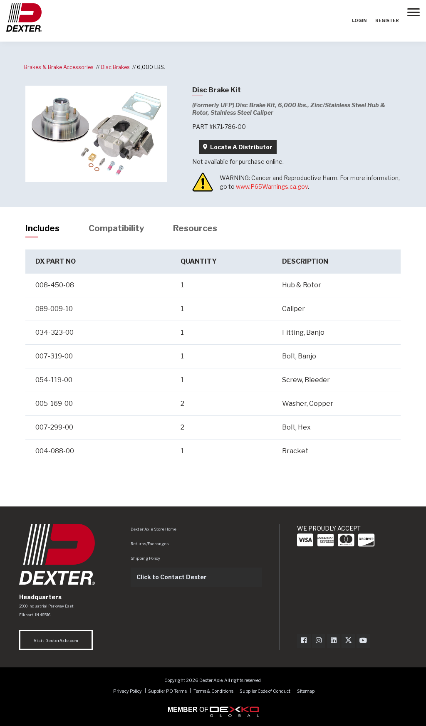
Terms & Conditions (213, 691)
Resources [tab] (195, 228)
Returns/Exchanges (150, 543)
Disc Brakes (115, 67)
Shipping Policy (145, 558)
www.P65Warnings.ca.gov (272, 186)
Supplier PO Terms (167, 691)
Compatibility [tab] (116, 228)
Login (359, 20)
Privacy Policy (127, 691)
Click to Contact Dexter (171, 576)
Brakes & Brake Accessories (59, 67)
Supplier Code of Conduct (265, 691)
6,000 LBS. (151, 67)
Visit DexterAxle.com (56, 640)
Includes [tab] (42, 228)
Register (387, 20)
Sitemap (306, 691)
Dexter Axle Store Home (153, 529)
